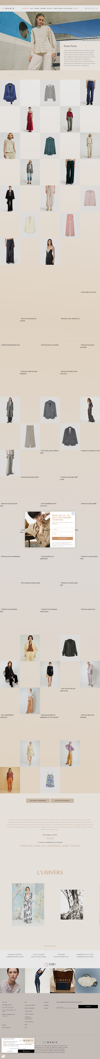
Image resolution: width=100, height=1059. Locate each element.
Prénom (54, 526)
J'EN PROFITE (62, 538)
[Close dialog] (73, 513)
